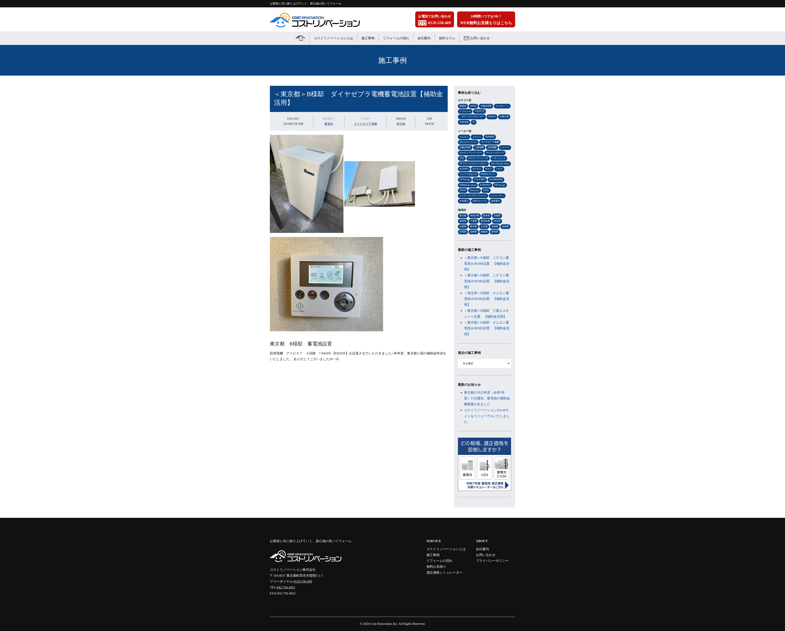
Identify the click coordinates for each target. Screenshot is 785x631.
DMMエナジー (488, 174)
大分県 (484, 226)
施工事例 (368, 38)
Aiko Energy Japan (500, 163)
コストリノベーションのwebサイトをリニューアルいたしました (487, 416)
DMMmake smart (468, 185)
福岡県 (463, 221)
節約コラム (447, 38)
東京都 (401, 123)
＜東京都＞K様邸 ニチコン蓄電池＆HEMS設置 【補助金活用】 (486, 263)
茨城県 (497, 215)
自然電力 (495, 201)
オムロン (464, 136)
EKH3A (492, 116)
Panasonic (474, 190)
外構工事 (504, 116)
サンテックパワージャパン (473, 195)
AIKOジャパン (479, 201)
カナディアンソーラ (478, 158)
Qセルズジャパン (468, 142)
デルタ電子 (479, 179)
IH (473, 122)
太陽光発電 (486, 106)
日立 (462, 158)
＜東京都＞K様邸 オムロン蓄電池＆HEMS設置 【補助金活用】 (486, 328)
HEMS (473, 106)
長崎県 (473, 231)
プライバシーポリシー (492, 560)
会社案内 (424, 38)
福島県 (484, 231)
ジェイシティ (497, 195)
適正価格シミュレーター (444, 572)
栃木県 (473, 226)
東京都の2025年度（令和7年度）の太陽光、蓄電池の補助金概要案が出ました (487, 398)
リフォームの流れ (396, 38)
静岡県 (494, 231)
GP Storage (465, 179)
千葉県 (473, 221)
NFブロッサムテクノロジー (473, 163)
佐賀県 (505, 226)
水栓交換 (464, 122)
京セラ (488, 169)
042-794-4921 (286, 587)
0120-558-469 (303, 581)
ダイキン (476, 169)
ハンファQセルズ (468, 174)
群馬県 (463, 231)
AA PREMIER (496, 179)
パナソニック (499, 158)
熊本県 (486, 215)
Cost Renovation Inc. (384, 623)
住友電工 (464, 201)
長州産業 (489, 136)
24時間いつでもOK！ (486, 20)
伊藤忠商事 (465, 147)
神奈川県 (474, 215)
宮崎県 (494, 226)
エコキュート (502, 106)
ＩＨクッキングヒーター (472, 116)
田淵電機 (492, 147)
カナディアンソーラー (471, 152)
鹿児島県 (485, 221)
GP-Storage (500, 185)
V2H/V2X (479, 111)
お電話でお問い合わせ (434, 20)
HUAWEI (464, 169)
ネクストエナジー (495, 152)
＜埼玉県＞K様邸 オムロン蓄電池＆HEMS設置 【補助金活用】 (486, 299)
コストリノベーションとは (333, 38)
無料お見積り (436, 566)
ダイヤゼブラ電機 (365, 123)
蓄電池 (328, 123)
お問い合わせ (480, 38)
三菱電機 (479, 147)
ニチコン (476, 136)
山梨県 (463, 226)
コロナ (499, 169)
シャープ (504, 147)
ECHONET (485, 185)
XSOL (486, 190)
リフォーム (465, 111)
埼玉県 (497, 221)
